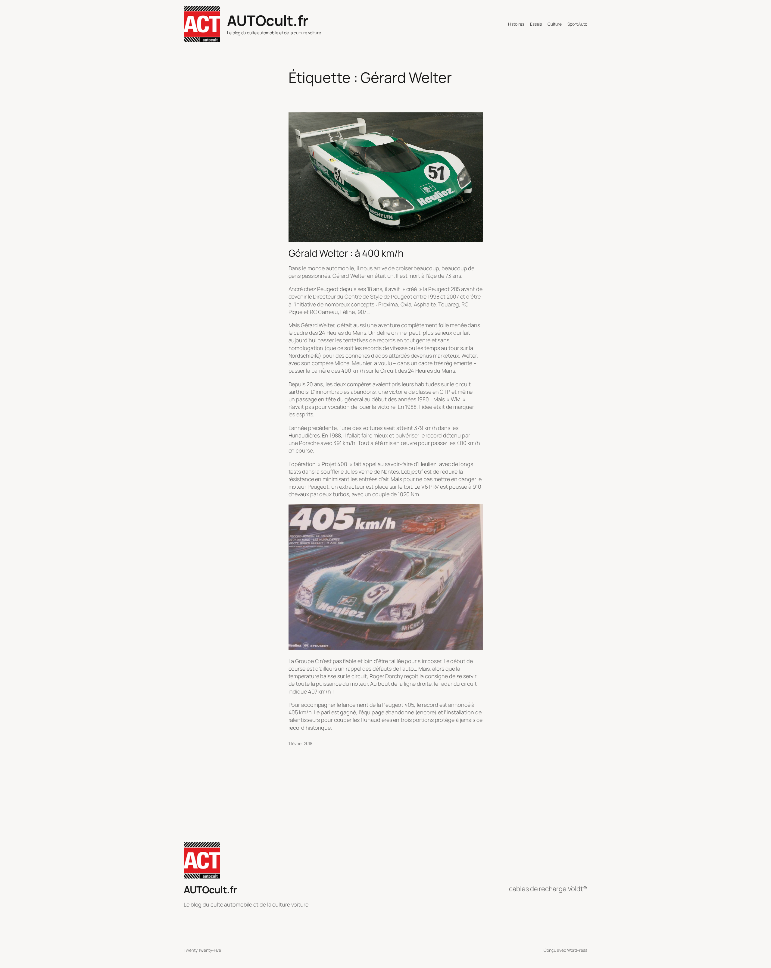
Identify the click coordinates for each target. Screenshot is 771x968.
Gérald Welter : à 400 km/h (346, 253)
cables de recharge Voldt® (548, 888)
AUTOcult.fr (267, 20)
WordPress (577, 950)
